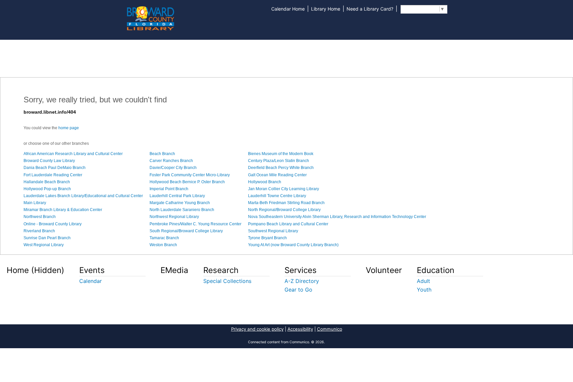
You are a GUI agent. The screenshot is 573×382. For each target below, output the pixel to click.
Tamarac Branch (164, 238)
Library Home (325, 9)
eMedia (174, 270)
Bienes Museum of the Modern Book (280, 153)
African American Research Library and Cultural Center (73, 153)
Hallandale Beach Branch (47, 182)
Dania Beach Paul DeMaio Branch (55, 167)
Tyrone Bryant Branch (267, 238)
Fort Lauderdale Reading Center (53, 175)
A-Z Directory (302, 281)
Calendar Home (288, 9)
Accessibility (300, 329)
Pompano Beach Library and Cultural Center (288, 224)
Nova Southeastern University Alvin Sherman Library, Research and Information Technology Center (337, 216)
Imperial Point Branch (169, 189)
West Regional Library (44, 245)
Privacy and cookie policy (257, 329)
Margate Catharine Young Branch (180, 202)
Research (220, 270)
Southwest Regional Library (273, 231)
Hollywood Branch (264, 182)
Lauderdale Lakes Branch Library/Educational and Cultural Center (83, 195)
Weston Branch (163, 245)
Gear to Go (298, 289)
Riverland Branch (39, 231)
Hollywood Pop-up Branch (47, 189)
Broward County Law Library (49, 160)
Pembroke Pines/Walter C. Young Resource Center (195, 224)
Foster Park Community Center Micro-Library (190, 175)
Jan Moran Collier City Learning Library (283, 189)
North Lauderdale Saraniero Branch (182, 209)
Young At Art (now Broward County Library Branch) (293, 245)
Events (92, 270)
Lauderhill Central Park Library (177, 195)
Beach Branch (162, 153)
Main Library (35, 202)
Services (301, 270)
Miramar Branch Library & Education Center (63, 209)
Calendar (90, 281)
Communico (329, 329)
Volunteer (384, 270)
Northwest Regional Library (174, 216)
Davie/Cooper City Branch (173, 167)
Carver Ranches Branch (171, 160)
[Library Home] (150, 17)
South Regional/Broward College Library (186, 231)
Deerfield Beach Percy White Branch (281, 167)
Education (435, 270)
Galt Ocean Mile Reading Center (277, 175)
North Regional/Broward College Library (284, 209)
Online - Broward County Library (53, 224)
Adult (423, 281)
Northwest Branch (40, 216)
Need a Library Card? (370, 9)
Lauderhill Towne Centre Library (277, 195)
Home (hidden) (35, 270)
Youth (424, 289)
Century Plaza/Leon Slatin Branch (278, 160)
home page (68, 128)
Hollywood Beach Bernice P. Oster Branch (187, 182)
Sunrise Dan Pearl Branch (47, 238)
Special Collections (227, 281)
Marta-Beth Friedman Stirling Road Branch (286, 202)
